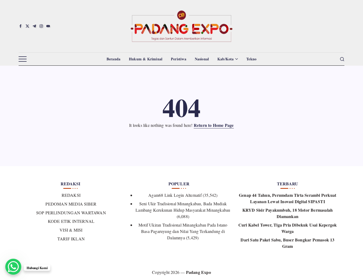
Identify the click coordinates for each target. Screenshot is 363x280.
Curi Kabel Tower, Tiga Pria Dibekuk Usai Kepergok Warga (287, 228)
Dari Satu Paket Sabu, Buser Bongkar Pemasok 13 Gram (287, 243)
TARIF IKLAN (71, 238)
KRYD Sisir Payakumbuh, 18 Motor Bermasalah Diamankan (287, 213)
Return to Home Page (214, 125)
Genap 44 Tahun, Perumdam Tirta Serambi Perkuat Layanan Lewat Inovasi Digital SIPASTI (287, 198)
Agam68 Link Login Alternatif (175, 195)
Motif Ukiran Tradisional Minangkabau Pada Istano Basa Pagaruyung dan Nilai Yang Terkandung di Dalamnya (182, 231)
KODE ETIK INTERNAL (71, 221)
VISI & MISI (71, 230)
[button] (23, 59)
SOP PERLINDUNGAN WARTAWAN (71, 212)
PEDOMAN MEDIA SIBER (70, 204)
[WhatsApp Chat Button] (13, 267)
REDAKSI (71, 195)
